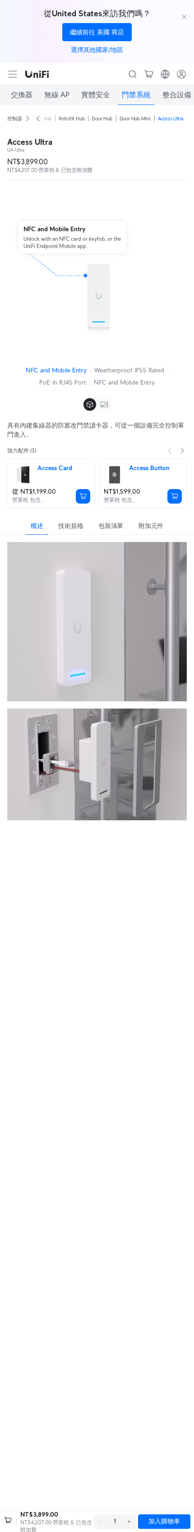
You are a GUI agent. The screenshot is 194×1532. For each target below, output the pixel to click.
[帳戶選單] (181, 74)
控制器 (14, 118)
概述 (37, 525)
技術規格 (70, 525)
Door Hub (102, 118)
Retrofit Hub (71, 118)
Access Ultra (170, 118)
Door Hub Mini (135, 118)
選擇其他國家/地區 (97, 49)
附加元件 (151, 525)
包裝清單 (110, 525)
